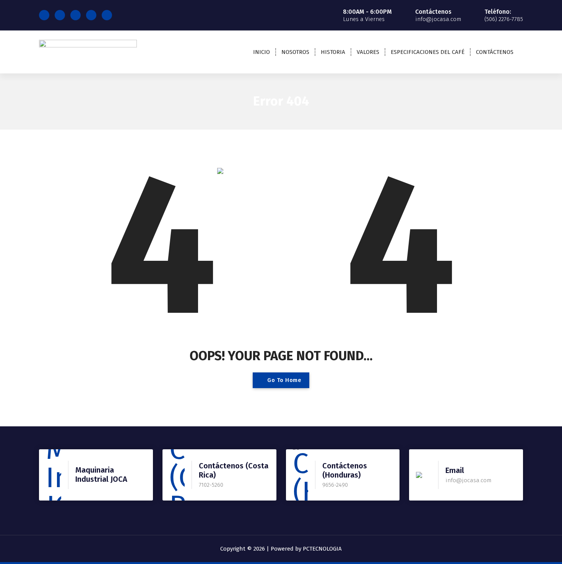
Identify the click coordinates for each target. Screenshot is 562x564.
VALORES (368, 52)
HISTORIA (333, 52)
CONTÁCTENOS (494, 52)
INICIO (261, 52)
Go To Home (284, 380)
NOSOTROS (295, 52)
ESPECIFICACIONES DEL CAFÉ (428, 52)
